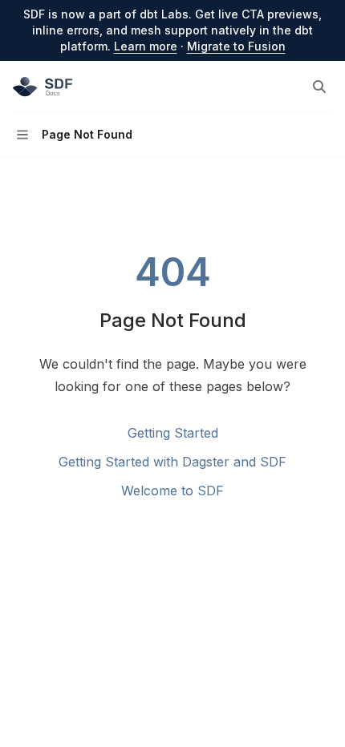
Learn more (145, 46)
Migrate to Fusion (236, 46)
